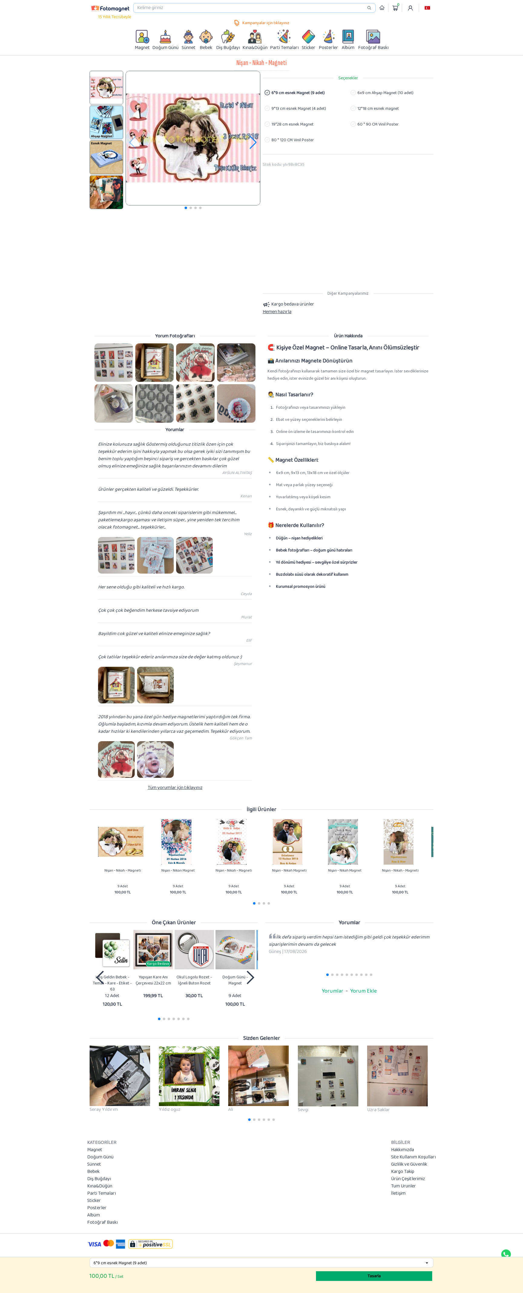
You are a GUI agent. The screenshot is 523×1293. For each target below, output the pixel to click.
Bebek (93, 1171)
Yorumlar (332, 991)
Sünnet (94, 1164)
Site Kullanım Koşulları (413, 1157)
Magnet (94, 1150)
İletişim (398, 1193)
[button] (427, 8)
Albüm (93, 1215)
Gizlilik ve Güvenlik (409, 1164)
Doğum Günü (100, 1157)
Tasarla (374, 1276)
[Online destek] (506, 1254)
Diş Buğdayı (99, 1179)
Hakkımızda (402, 1150)
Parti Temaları (101, 1193)
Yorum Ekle (363, 991)
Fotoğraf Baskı (102, 1222)
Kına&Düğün (99, 1186)
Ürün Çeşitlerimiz (408, 1179)
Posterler (97, 1208)
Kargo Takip (402, 1171)
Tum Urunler (403, 1186)
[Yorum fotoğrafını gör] (113, 362)
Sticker (94, 1200)
